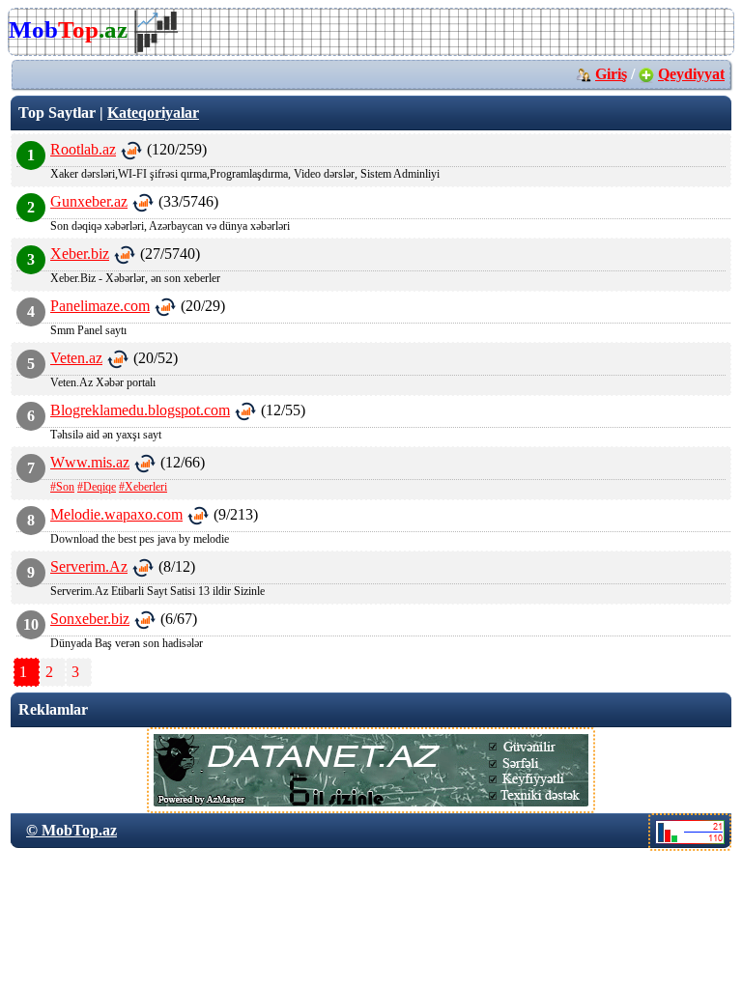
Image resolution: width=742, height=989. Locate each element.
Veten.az (76, 358)
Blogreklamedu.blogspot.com (140, 410)
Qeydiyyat (691, 74)
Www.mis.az (89, 462)
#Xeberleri (143, 487)
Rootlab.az (83, 149)
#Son (62, 487)
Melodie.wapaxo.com (116, 514)
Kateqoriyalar (153, 112)
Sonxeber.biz (89, 618)
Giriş (611, 74)
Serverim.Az (89, 566)
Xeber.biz (79, 253)
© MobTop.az (71, 830)
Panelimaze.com (100, 305)
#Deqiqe (96, 487)
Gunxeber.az (89, 201)
